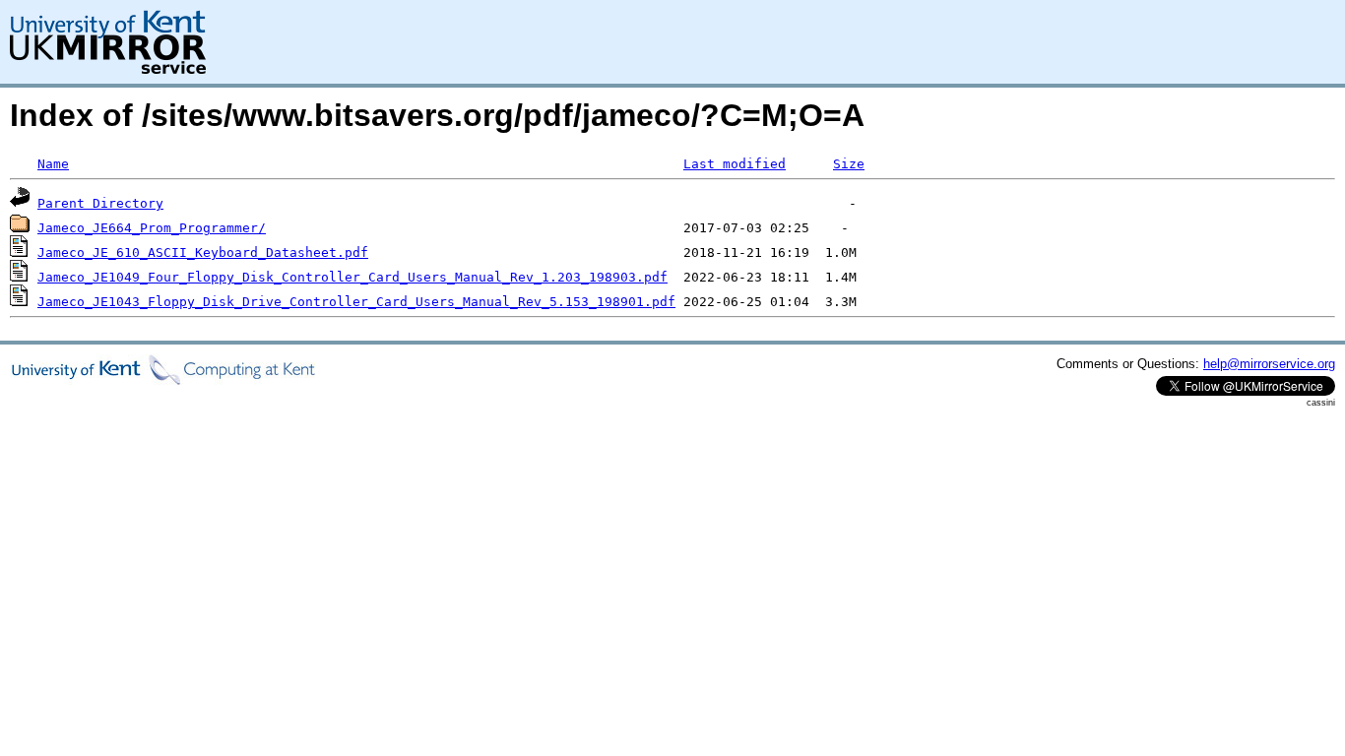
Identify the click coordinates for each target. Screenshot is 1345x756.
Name (53, 164)
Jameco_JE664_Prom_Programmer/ (151, 227)
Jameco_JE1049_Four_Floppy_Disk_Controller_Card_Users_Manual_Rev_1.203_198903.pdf (352, 277)
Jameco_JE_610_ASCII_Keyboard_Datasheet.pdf (202, 252)
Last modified (734, 164)
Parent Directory (100, 203)
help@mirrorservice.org (1269, 363)
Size (849, 164)
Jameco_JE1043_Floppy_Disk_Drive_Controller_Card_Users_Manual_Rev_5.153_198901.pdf (356, 301)
